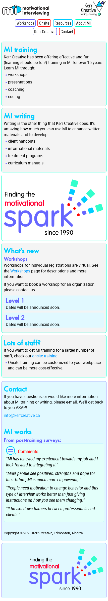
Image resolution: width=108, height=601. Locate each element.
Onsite (44, 23)
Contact (67, 31)
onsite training (45, 356)
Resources (63, 23)
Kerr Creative (45, 31)
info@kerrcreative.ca (22, 415)
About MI (83, 23)
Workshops (25, 23)
